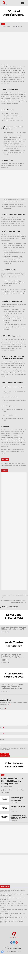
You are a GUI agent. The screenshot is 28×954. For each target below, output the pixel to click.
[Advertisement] (14, 46)
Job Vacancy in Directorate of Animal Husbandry (15, 596)
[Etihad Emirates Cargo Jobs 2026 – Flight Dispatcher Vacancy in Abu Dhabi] (14, 765)
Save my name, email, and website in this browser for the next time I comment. (13, 749)
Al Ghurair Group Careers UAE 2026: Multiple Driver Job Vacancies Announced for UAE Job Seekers (13, 686)
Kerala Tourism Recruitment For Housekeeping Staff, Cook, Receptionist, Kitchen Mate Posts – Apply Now (12, 657)
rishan (10, 786)
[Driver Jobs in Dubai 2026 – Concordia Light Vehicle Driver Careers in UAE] (14, 610)
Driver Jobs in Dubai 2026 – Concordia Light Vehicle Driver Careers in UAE (13, 628)
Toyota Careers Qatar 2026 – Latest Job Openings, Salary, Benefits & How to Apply (17, 799)
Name (2, 727)
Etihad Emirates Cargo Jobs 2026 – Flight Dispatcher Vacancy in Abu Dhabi (12, 781)
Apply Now (5, 459)
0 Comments (19, 26)
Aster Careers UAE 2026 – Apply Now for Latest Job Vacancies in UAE (17, 808)
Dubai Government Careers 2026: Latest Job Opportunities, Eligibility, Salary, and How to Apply (18, 817)
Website (2, 739)
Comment (3, 708)
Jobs (3, 775)
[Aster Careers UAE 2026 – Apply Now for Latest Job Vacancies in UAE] (4, 809)
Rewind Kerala (6, 26)
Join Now (4, 470)
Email (2, 733)
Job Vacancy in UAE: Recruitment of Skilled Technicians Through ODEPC (13, 601)
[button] (22, 3)
